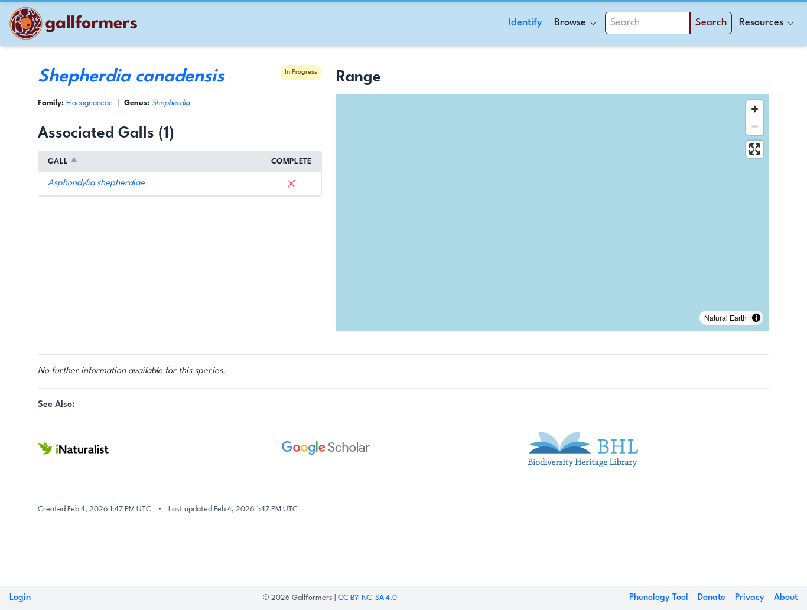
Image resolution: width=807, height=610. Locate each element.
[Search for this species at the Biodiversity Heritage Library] (647, 448)
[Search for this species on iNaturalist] (160, 448)
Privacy (749, 597)
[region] (552, 212)
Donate (711, 597)
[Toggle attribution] (756, 318)
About (786, 597)
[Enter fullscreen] (754, 149)
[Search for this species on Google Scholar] (404, 448)
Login (20, 597)
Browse (570, 23)
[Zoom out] (754, 126)
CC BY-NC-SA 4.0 (367, 598)
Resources (761, 23)
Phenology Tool (658, 597)
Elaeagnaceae (89, 103)
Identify (525, 23)
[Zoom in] (754, 109)
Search (711, 23)
